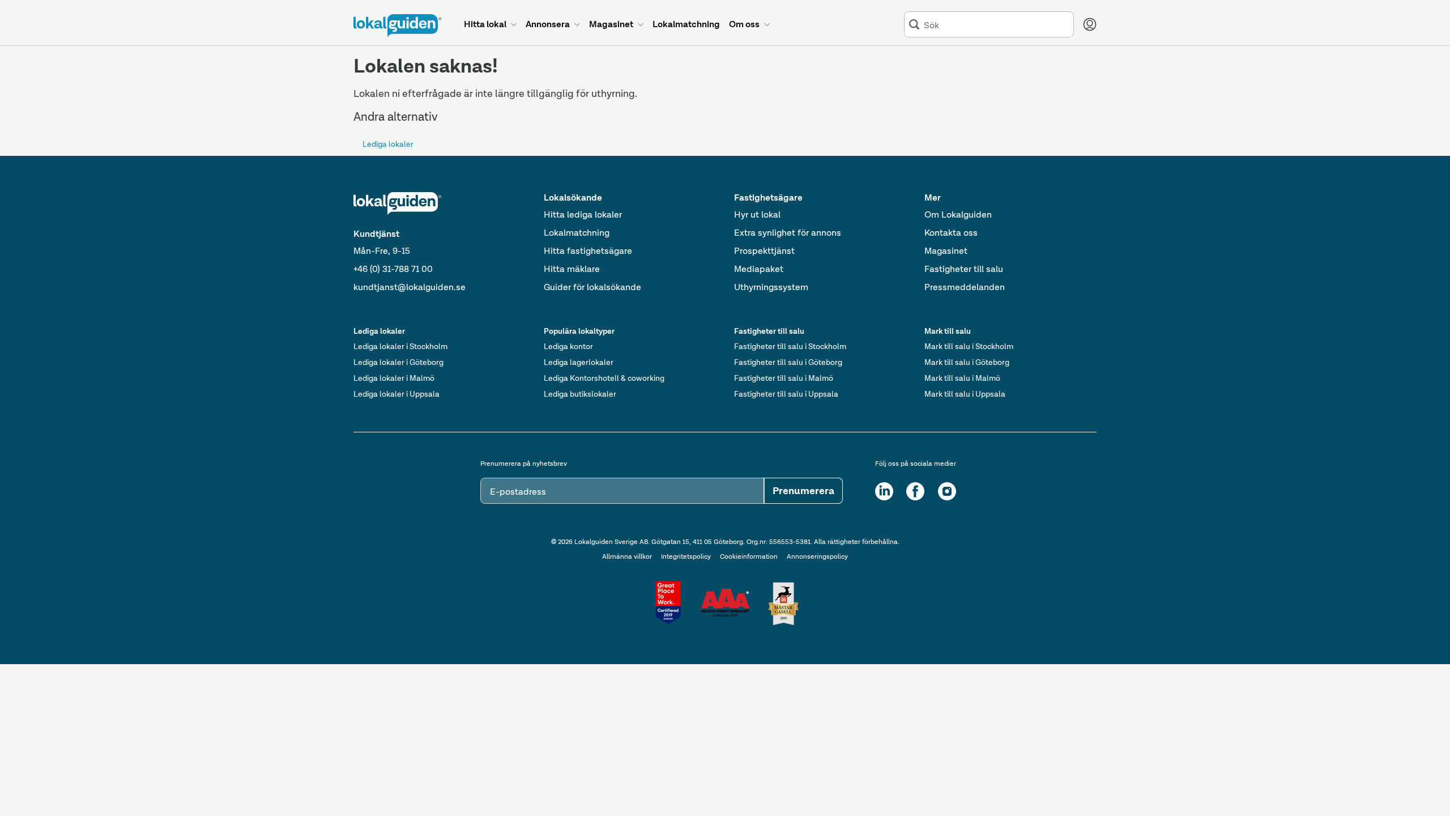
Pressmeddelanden (964, 287)
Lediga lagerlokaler (578, 362)
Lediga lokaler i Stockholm (400, 346)
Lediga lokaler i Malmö (393, 378)
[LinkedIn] (884, 491)
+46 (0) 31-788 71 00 (393, 269)
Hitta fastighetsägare (588, 251)
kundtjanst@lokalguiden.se (409, 287)
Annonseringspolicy (817, 556)
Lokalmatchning (576, 233)
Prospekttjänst (764, 251)
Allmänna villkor (627, 556)
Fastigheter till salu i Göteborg (788, 362)
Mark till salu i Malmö (962, 378)
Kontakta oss (951, 233)
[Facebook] (915, 491)
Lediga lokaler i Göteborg (398, 362)
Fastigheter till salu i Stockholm (790, 346)
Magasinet (945, 251)
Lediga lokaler (387, 144)
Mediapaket (758, 269)
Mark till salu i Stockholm (968, 346)
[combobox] (996, 24)
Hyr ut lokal (757, 214)
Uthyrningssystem (771, 287)
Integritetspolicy (686, 556)
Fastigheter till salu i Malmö (783, 378)
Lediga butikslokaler (580, 394)
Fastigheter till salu (963, 269)
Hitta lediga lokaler (583, 214)
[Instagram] (947, 491)
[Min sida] (1089, 24)
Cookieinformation (749, 556)
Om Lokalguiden (958, 214)
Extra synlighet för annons (787, 233)
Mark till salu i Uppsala (964, 394)
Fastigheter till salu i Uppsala (786, 394)
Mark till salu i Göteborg (966, 362)
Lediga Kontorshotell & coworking (604, 378)
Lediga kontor (568, 346)
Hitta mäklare (572, 269)
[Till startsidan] (397, 25)
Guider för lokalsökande (592, 287)
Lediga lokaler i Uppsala (396, 394)
